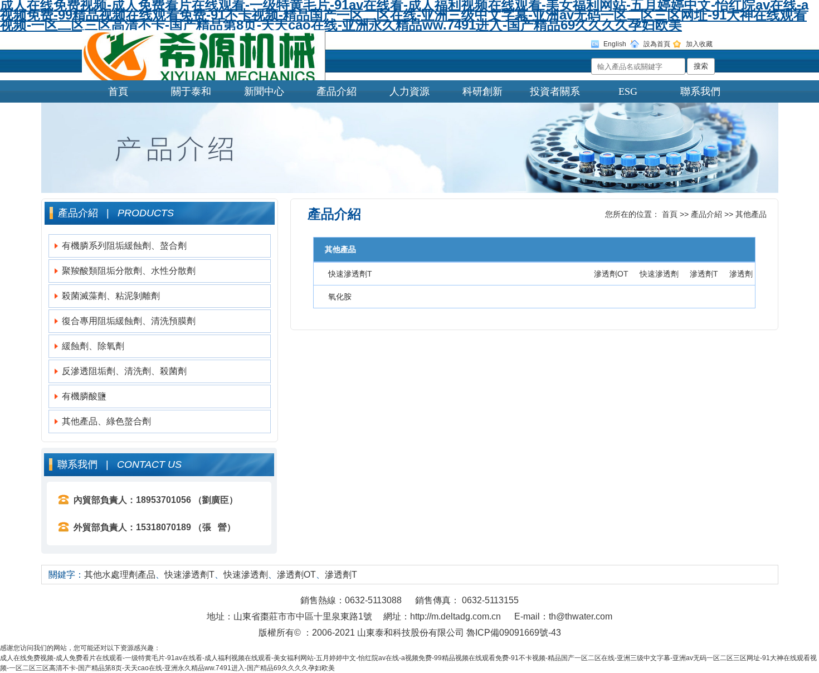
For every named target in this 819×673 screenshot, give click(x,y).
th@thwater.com (580, 616)
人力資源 (409, 91)
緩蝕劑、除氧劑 (93, 346)
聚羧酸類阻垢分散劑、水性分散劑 (129, 270)
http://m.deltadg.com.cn (455, 616)
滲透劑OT (611, 273)
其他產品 (751, 214)
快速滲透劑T (350, 273)
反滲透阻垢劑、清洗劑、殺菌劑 (124, 371)
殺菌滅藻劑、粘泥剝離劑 (111, 296)
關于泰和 (191, 91)
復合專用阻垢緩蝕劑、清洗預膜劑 (129, 321)
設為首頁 (657, 44)
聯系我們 (700, 91)
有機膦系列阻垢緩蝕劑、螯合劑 (124, 245)
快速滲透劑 (659, 273)
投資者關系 (555, 91)
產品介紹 (336, 91)
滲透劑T (704, 273)
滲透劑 (741, 273)
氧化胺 (340, 296)
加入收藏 (699, 44)
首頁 (118, 91)
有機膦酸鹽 (84, 396)
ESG (627, 91)
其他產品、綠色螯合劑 (106, 421)
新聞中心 (264, 91)
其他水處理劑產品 (119, 574)
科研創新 (482, 91)
